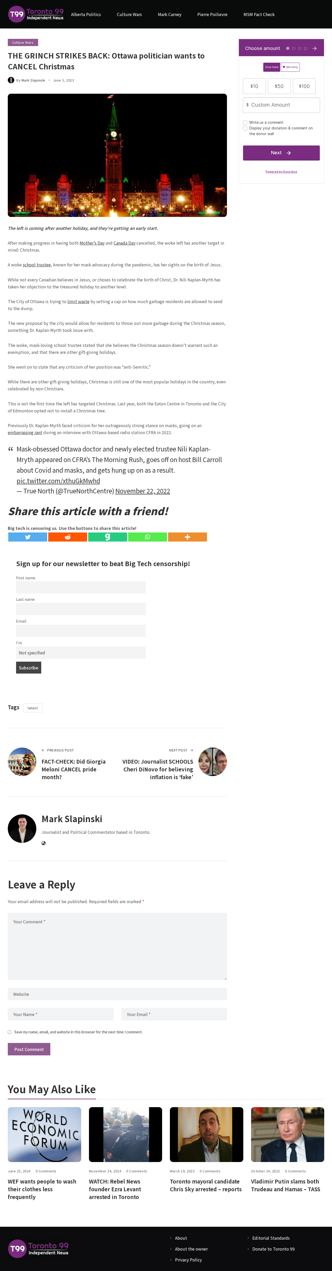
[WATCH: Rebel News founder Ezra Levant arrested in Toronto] (125, 1134)
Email (21, 621)
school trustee (37, 264)
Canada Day (124, 243)
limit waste (78, 301)
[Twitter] (27, 537)
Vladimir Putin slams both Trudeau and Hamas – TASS (285, 1185)
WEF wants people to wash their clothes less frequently (42, 1189)
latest (33, 707)
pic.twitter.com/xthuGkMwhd (58, 480)
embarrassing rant (25, 432)
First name (25, 577)
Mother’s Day (92, 243)
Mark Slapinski (33, 80)
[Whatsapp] (147, 537)
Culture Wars (22, 42)
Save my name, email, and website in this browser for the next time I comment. (78, 1031)
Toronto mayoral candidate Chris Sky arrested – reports (206, 1185)
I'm (19, 642)
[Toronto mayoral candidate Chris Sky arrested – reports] (206, 1134)
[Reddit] (67, 537)
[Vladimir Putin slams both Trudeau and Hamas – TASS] (287, 1134)
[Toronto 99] (36, 14)
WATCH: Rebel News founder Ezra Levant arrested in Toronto (115, 1189)
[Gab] (107, 537)
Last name (25, 599)
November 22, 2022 (142, 490)
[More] (187, 537)
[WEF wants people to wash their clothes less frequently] (44, 1134)
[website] (44, 843)
